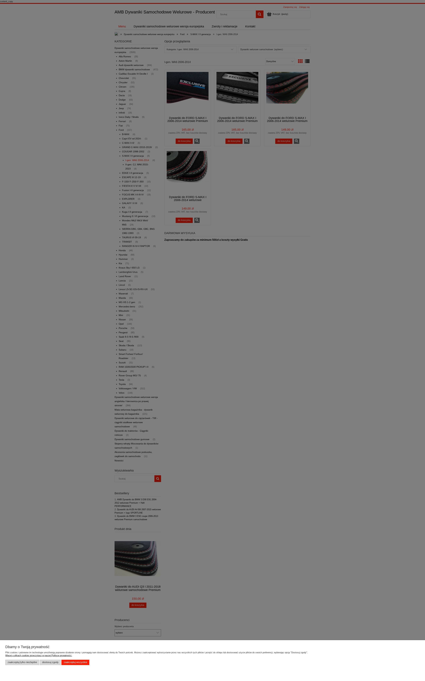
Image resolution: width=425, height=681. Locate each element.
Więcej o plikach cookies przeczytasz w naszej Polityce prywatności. (38, 655)
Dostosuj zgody (50, 662)
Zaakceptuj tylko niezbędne (22, 662)
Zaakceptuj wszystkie (75, 662)
